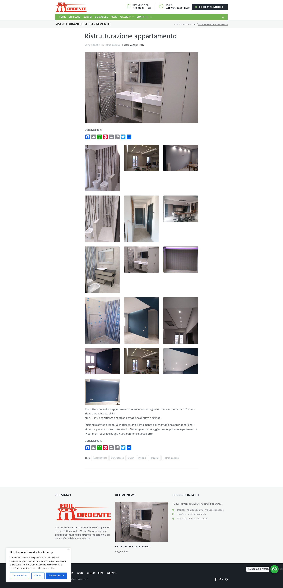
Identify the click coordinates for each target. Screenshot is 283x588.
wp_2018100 (94, 45)
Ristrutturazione (188, 24)
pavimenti (154, 458)
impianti (142, 458)
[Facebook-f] (215, 579)
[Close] (68, 549)
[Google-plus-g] (221, 579)
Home (176, 24)
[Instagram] (226, 579)
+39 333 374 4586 (142, 8)
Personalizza (20, 576)
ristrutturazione (171, 458)
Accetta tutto (56, 576)
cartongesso (117, 458)
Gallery (131, 458)
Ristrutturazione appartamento (132, 546)
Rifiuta (38, 576)
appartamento (100, 458)
